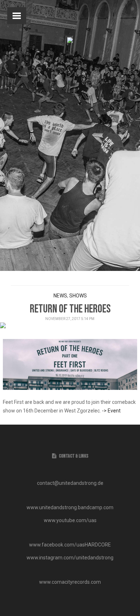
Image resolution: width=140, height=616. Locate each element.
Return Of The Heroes (70, 309)
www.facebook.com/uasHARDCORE (70, 545)
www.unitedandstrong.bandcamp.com (70, 507)
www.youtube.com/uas (70, 520)
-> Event (111, 411)
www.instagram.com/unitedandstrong (70, 557)
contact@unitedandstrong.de (70, 483)
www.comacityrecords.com (70, 582)
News (60, 296)
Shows (78, 296)
